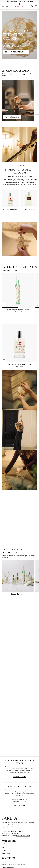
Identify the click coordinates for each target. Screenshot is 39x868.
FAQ (3, 847)
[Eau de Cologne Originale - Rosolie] (18, 290)
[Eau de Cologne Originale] (19, 343)
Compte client (6, 853)
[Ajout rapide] (4, 305)
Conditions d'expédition (8, 867)
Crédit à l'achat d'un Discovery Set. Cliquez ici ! (19, 1)
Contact (4, 861)
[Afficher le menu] (3, 6)
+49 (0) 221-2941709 (17, 831)
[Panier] (36, 6)
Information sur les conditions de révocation (14, 864)
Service (4, 850)
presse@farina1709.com (23, 835)
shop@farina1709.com (12, 833)
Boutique (4, 844)
